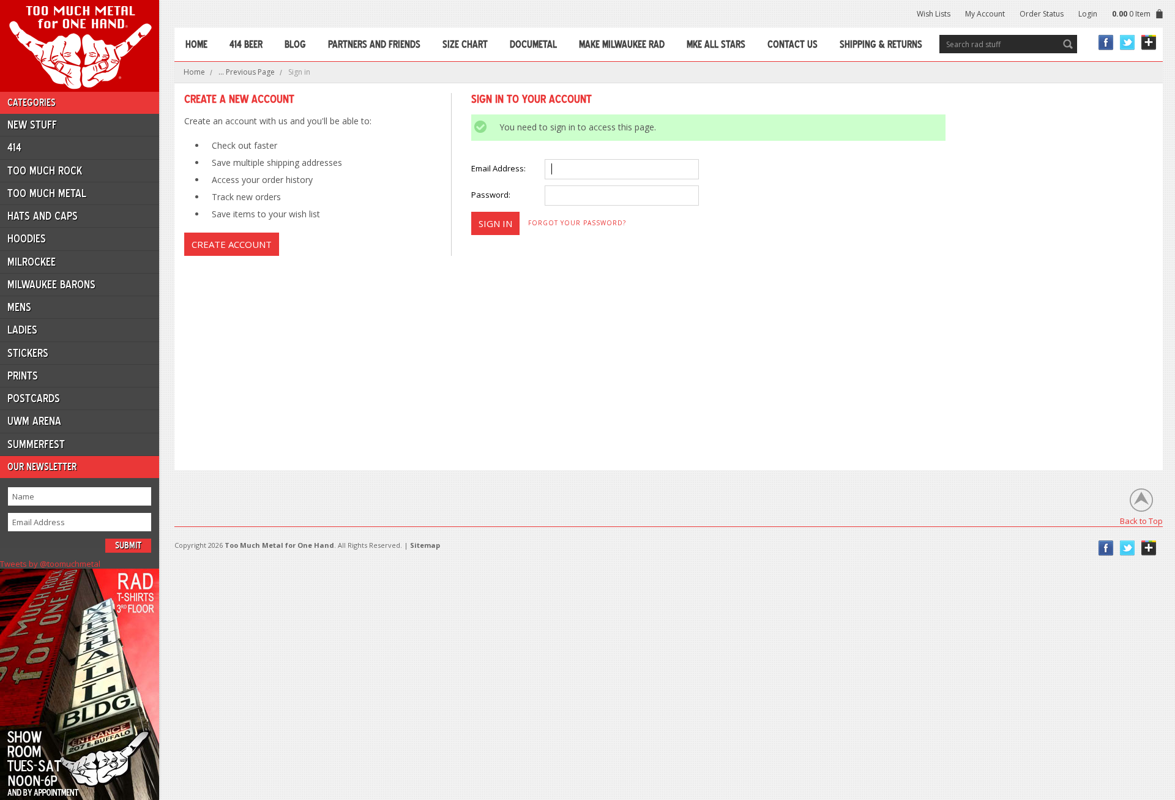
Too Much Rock (44, 171)
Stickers (27, 353)
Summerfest (36, 444)
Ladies (22, 330)
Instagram (1149, 42)
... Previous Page (246, 72)
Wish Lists (933, 13)
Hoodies (26, 238)
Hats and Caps (42, 216)
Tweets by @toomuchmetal (50, 563)
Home (194, 72)
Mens (19, 307)
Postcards (33, 398)
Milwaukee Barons (51, 284)
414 (14, 147)
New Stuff (32, 125)
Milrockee (31, 262)
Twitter (1127, 42)
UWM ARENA (34, 421)
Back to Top (1141, 520)
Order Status (1042, 13)
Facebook (1106, 42)
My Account (985, 13)
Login (1087, 13)
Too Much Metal (46, 193)
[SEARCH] (1068, 44)
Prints (22, 376)
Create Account (232, 244)
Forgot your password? (577, 223)
